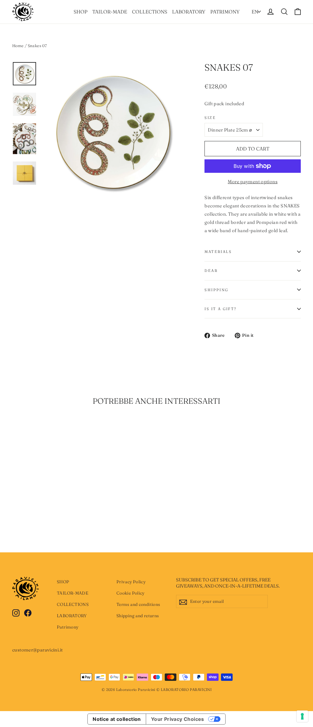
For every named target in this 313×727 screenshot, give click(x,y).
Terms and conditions (138, 604)
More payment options (253, 181)
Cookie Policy (130, 593)
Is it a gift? (220, 308)
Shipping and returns (137, 615)
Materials (218, 251)
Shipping (216, 289)
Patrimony (225, 12)
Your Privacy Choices (177, 719)
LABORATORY (188, 12)
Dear (211, 270)
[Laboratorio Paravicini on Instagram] (16, 612)
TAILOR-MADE (109, 12)
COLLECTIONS (149, 12)
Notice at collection (117, 719)
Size (210, 117)
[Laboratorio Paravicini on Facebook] (27, 612)
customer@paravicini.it (37, 650)
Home (18, 45)
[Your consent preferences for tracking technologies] (302, 716)
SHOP (80, 12)
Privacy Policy (130, 581)
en (255, 12)
